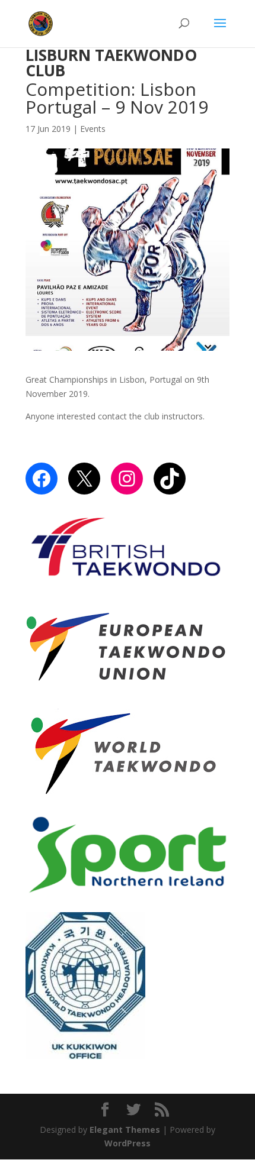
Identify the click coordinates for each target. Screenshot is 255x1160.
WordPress (127, 1143)
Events (93, 128)
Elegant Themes (125, 1129)
